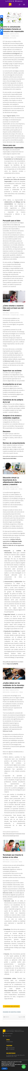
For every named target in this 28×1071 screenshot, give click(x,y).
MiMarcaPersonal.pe (19, 1031)
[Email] (1, 27)
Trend (22, 315)
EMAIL (8, 1039)
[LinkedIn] (1, 22)
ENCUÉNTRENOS (10, 1053)
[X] (1, 19)
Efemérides (6, 38)
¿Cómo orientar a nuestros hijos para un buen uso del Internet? (13, 308)
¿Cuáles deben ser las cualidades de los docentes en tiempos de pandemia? (13, 685)
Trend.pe (16, 262)
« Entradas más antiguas (11, 1006)
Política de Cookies (8, 1033)
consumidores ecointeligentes (11, 53)
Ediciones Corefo (9, 361)
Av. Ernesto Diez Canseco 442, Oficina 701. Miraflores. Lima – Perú (15, 1056)
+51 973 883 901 (11, 1049)
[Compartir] (1, 33)
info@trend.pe (9, 1041)
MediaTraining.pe (10, 1031)
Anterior (7, 1017)
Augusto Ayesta (11, 115)
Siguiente (21, 1017)
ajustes (13, 1065)
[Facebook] (1, 16)
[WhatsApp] (1, 25)
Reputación (13, 38)
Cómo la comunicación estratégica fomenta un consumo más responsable (13, 29)
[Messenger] (1, 30)
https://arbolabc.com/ (10, 990)
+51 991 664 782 (11, 1047)
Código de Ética (7, 1035)
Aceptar (4, 1068)
